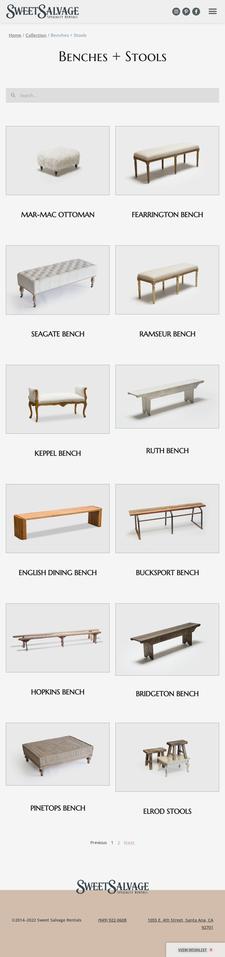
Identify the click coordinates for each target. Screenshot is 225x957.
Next (129, 842)
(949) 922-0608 (112, 920)
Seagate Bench (57, 334)
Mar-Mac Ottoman (58, 214)
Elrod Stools (167, 811)
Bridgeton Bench (167, 693)
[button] (212, 11)
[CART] (195, 950)
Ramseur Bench (167, 334)
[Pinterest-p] (186, 12)
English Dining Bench (58, 572)
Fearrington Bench (167, 214)
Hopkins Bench (57, 692)
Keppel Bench (58, 453)
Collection (36, 35)
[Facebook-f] (196, 12)
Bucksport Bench (167, 572)
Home (15, 35)
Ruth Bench (167, 450)
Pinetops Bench (57, 808)
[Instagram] (176, 12)
